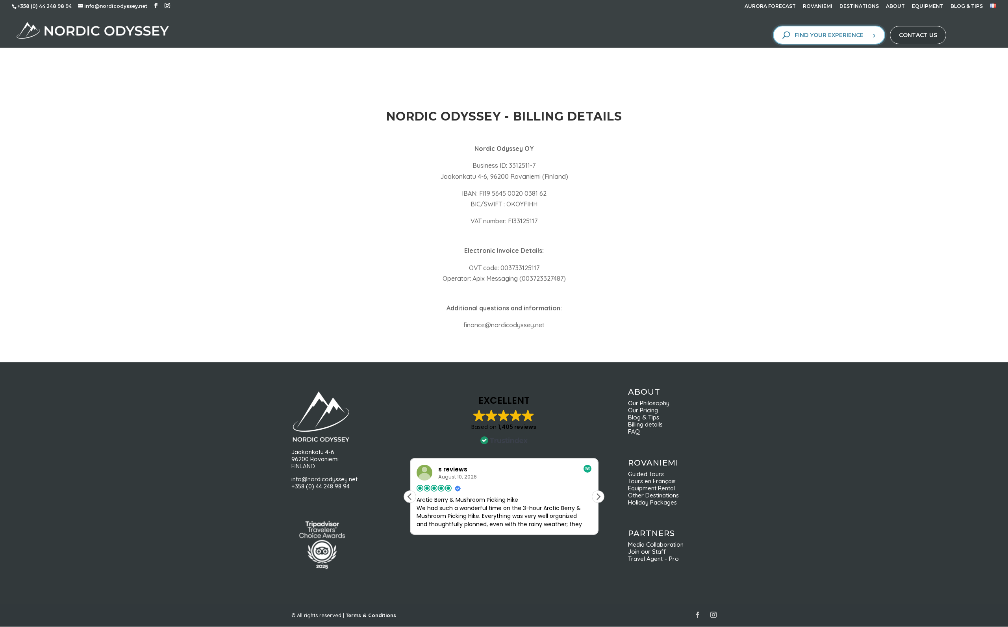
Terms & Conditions (371, 615)
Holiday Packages (652, 502)
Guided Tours (646, 474)
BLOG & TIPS (967, 6)
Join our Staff (647, 551)
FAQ (634, 431)
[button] (598, 497)
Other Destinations (653, 495)
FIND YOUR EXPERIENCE (829, 35)
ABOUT (895, 6)
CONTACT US (918, 35)
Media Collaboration (656, 544)
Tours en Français (652, 481)
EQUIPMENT (927, 6)
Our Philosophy (652, 403)
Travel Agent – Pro (653, 558)
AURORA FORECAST (770, 6)
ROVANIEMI (817, 6)
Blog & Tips (646, 417)
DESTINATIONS (859, 6)
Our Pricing (645, 410)
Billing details (645, 424)
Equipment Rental (651, 488)
